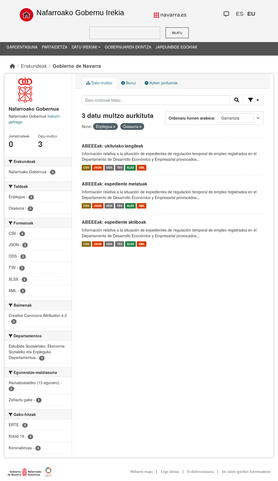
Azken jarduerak (163, 82)
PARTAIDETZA (54, 47)
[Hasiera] (12, 65)
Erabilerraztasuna (200, 472)
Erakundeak (34, 65)
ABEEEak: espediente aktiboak (114, 222)
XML (142, 167)
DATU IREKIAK (84, 47)
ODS (109, 167)
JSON (98, 167)
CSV (86, 167)
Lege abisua (170, 472)
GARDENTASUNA (22, 47)
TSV (119, 167)
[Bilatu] (237, 100)
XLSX (130, 167)
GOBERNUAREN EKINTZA (128, 47)
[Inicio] (26, 15)
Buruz (130, 82)
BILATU (177, 32)
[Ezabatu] (114, 126)
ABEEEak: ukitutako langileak (112, 146)
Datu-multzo (101, 82)
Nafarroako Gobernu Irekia (80, 13)
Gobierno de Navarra (77, 65)
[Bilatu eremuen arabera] (254, 100)
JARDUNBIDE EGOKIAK (176, 47)
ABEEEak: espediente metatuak (114, 184)
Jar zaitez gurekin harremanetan (246, 472)
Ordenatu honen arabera (191, 118)
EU (251, 14)
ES (240, 14)
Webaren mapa (141, 472)
